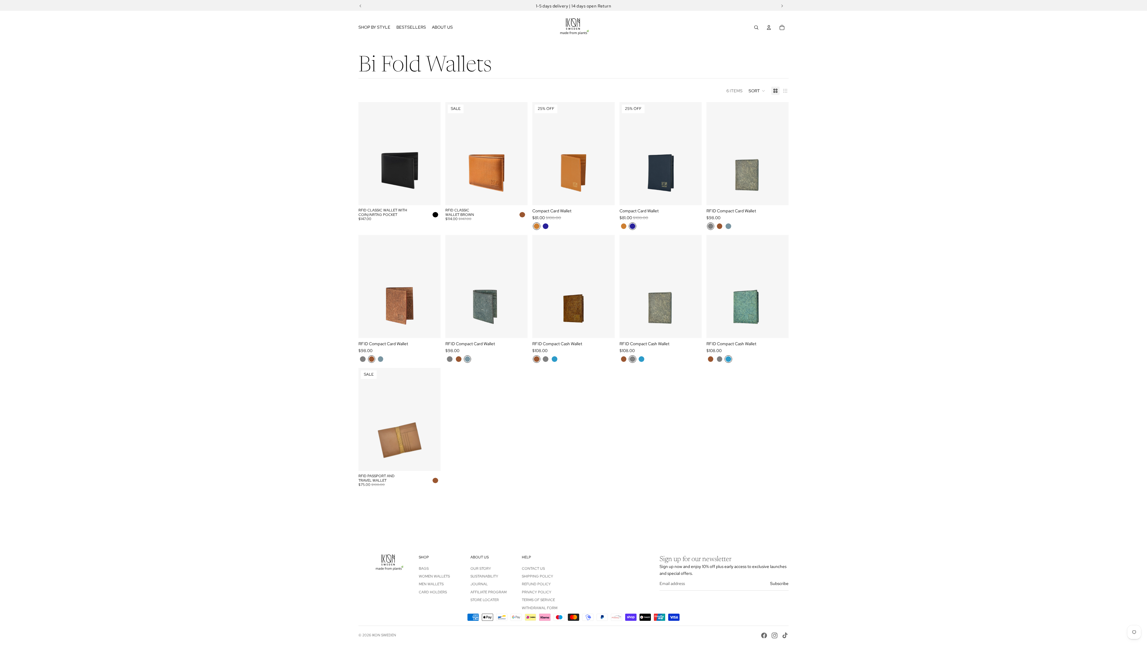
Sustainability (484, 576)
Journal (479, 584)
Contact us (533, 568)
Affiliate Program (488, 592)
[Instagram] (774, 635)
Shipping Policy (537, 576)
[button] (757, 90)
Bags (424, 568)
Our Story (480, 568)
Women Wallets (434, 576)
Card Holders (433, 592)
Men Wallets (431, 584)
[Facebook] (764, 635)
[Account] (768, 27)
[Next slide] (432, 153)
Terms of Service (538, 600)
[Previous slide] (367, 153)
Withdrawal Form (539, 608)
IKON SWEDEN (384, 635)
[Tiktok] (785, 635)
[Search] (756, 27)
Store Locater (484, 600)
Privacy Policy (536, 592)
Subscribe (779, 583)
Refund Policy (536, 584)
